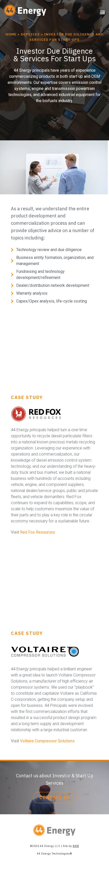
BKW (76, 846)
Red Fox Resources (37, 532)
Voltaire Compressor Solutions (47, 741)
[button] (102, 12)
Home (11, 34)
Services (30, 34)
